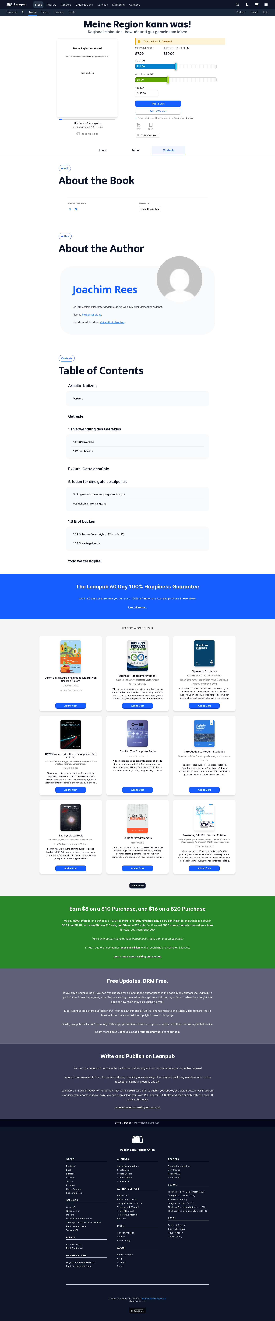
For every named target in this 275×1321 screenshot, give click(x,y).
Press (120, 1266)
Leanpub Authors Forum (129, 1203)
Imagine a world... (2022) (181, 1203)
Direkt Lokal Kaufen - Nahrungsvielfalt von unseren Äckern (71, 679)
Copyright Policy (176, 1229)
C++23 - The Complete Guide (138, 751)
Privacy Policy (175, 1233)
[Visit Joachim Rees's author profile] (179, 279)
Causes (121, 1236)
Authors (51, 4)
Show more (137, 885)
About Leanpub (125, 1254)
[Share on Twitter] (70, 209)
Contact (121, 1262)
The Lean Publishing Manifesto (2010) (187, 1211)
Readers (66, 4)
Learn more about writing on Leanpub (137, 956)
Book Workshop (74, 1244)
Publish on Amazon (76, 1226)
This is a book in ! (157, 41)
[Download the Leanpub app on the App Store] (137, 1310)
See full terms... (137, 607)
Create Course (125, 1177)
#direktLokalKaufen (112, 322)
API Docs (121, 1218)
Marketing (118, 4)
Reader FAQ (174, 1174)
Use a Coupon (73, 1189)
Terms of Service (177, 1225)
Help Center (174, 1177)
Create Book (123, 1170)
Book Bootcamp (74, 1248)
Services (102, 4)
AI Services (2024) (177, 1199)
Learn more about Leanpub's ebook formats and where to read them (137, 1031)
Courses (59, 12)
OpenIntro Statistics (204, 671)
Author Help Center (127, 1199)
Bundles (45, 12)
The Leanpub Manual (128, 1207)
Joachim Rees (89, 133)
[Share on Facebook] (76, 209)
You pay (139, 88)
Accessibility (123, 1240)
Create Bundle (124, 1174)
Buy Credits (174, 1170)
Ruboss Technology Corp (154, 1298)
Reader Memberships (179, 1166)
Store (38, 4)
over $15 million (130, 947)
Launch (254, 12)
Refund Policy (175, 1236)
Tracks (72, 12)
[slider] (176, 66)
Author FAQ (123, 1195)
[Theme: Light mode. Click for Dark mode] (247, 4)
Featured (12, 12)
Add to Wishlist (158, 111)
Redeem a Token (75, 1193)
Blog (119, 1258)
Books (32, 12)
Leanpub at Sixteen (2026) (181, 1195)
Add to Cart (158, 103)
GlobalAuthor (73, 1211)
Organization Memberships (80, 1262)
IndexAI (70, 1215)
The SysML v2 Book (71, 835)
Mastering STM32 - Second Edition (204, 835)
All (23, 12)
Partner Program (126, 1233)
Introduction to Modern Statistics (204, 751)
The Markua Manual (127, 1215)
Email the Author (150, 209)
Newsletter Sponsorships (79, 1218)
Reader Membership (184, 118)
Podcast (241, 12)
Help (265, 12)
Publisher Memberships (78, 1266)
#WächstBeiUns (91, 314)
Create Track (124, 1181)
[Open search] (237, 4)
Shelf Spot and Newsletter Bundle (83, 1222)
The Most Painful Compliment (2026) (186, 1192)
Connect (134, 4)
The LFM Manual (125, 1211)
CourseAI (71, 1207)
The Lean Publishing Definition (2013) (187, 1207)
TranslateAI (72, 1230)
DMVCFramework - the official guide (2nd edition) (70, 756)
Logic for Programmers (137, 837)
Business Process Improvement (138, 675)
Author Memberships (128, 1166)
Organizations (84, 4)
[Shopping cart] (256, 4)
